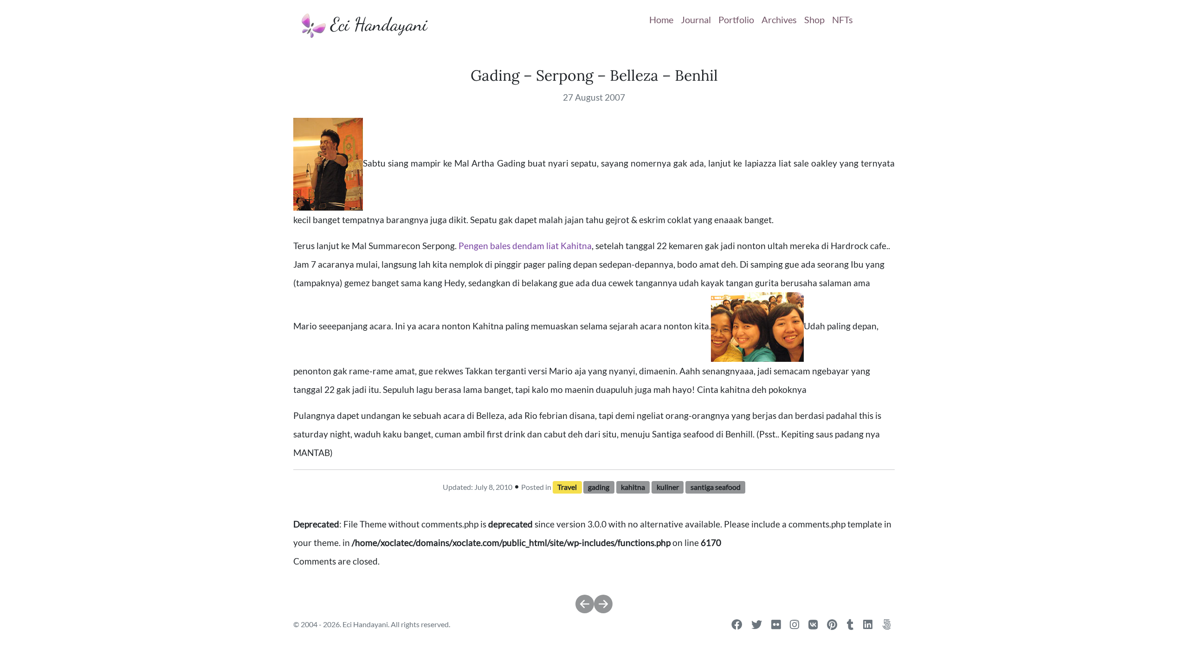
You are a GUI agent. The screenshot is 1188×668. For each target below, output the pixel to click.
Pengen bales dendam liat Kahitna (525, 246)
